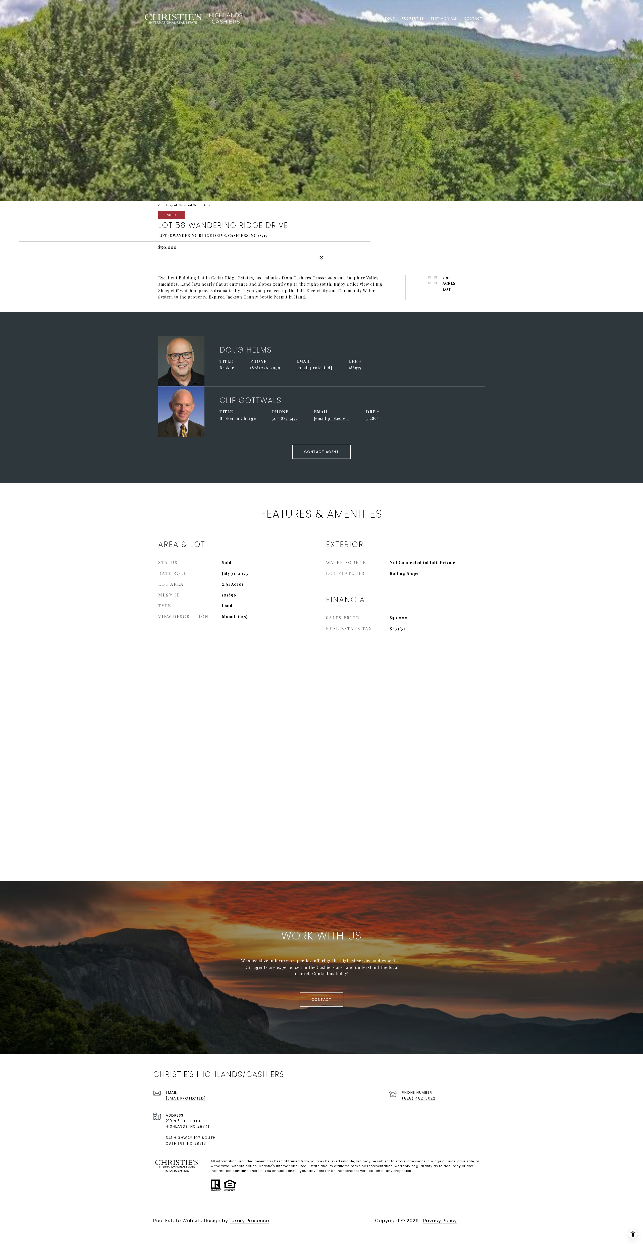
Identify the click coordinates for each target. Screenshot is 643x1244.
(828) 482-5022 (418, 1098)
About (388, 18)
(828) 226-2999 (265, 367)
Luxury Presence (249, 1220)
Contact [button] (321, 999)
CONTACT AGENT (321, 451)
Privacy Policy (440, 1220)
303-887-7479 (285, 418)
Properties (413, 18)
